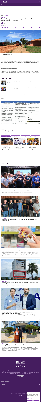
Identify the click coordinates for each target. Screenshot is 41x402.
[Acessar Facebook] (20, 366)
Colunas (3, 384)
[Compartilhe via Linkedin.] (39, 27)
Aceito (33, 400)
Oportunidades (18, 4)
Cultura (39, 4)
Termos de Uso (15, 389)
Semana (15, 136)
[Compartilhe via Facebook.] (15, 27)
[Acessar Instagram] (18, 366)
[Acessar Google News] (25, 366)
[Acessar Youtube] (22, 366)
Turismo (30, 4)
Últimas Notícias (3, 4)
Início (2, 15)
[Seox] (20, 395)
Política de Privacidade (24, 389)
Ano (35, 136)
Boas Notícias (25, 4)
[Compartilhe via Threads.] (23, 27)
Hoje (6, 136)
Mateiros (10, 130)
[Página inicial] (20, 362)
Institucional (4, 386)
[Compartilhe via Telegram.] (31, 27)
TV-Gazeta (34, 4)
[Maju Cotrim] (2, 23)
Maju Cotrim (5, 23)
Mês (25, 136)
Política (14, 4)
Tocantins (9, 4)
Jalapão (7, 130)
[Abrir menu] (1, 1)
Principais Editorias (5, 381)
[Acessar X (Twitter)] (16, 366)
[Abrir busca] (39, 1)
